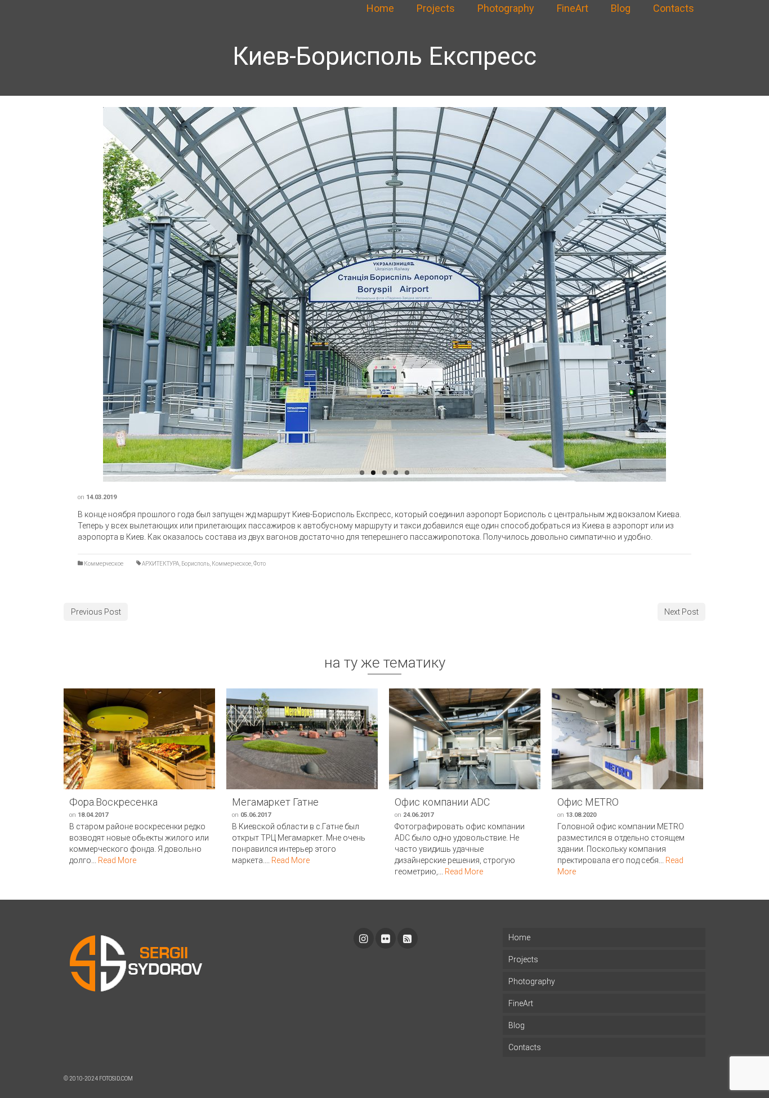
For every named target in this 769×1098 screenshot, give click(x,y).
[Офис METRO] (627, 738)
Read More (117, 860)
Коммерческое (103, 564)
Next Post (681, 611)
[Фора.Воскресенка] (139, 738)
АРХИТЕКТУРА (160, 564)
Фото (259, 564)
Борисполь (195, 564)
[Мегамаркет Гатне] (302, 738)
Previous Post (96, 611)
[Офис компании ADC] (464, 738)
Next (672, 295)
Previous (97, 295)
